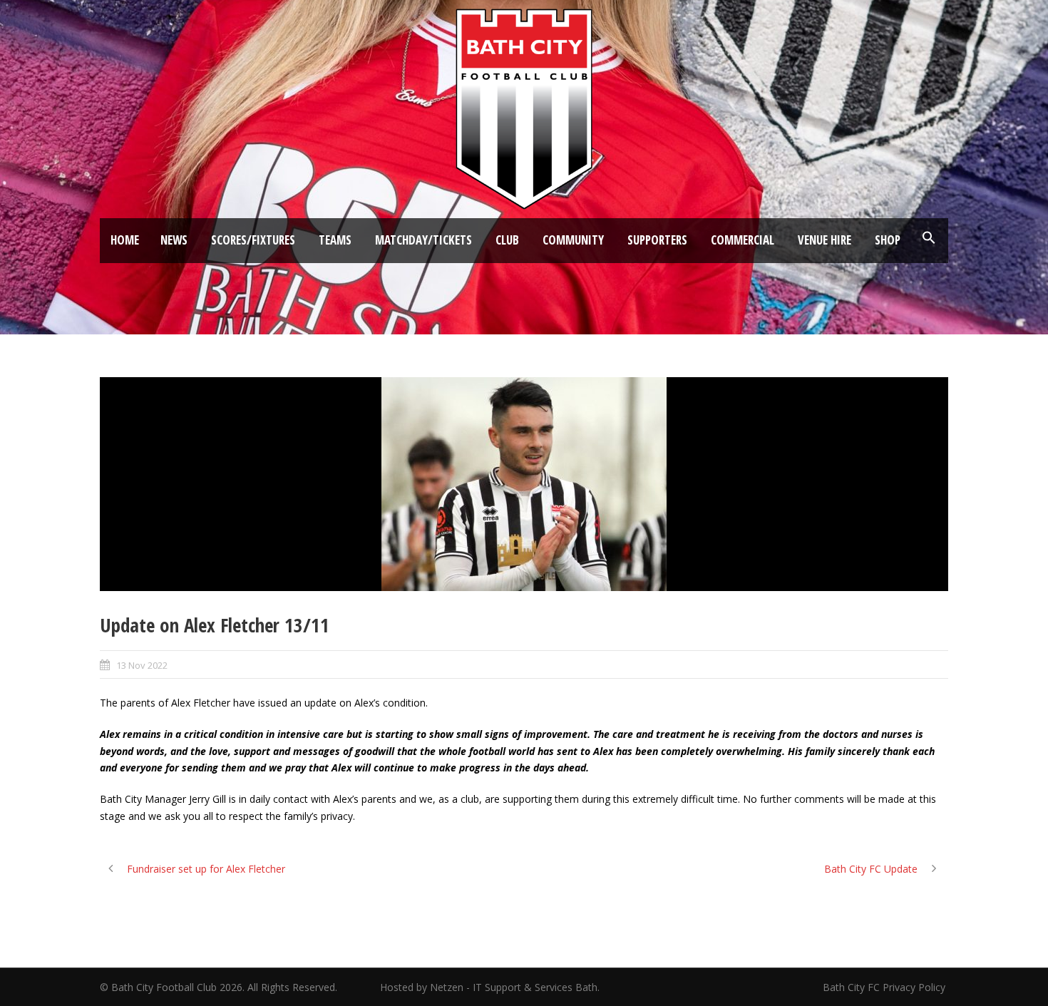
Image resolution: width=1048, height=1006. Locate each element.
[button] (929, 238)
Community (573, 240)
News (173, 240)
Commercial (742, 240)
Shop (887, 240)
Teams (335, 240)
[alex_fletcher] (524, 484)
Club (507, 240)
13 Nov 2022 (142, 665)
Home (125, 240)
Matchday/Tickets (423, 240)
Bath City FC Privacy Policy (885, 987)
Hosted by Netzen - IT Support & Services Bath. (490, 987)
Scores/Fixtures (253, 240)
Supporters (657, 240)
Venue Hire (824, 240)
